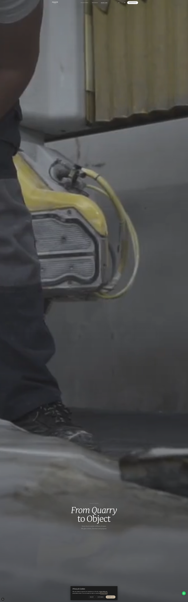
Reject (92, 597)
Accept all (110, 597)
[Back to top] (184, 598)
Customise (101, 597)
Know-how (104, 2)
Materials (95, 2)
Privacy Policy (104, 593)
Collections (84, 2)
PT (122, 2)
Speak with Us (132, 2)
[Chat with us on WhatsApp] (184, 593)
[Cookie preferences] (2, 599)
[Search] (119, 2)
